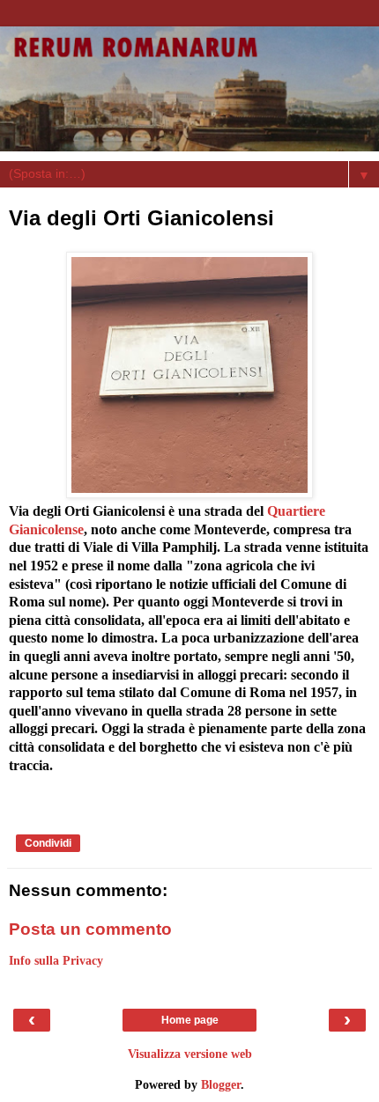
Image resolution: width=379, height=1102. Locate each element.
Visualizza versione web (190, 1054)
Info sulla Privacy (56, 960)
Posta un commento (90, 929)
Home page (190, 1020)
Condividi (48, 843)
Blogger (221, 1084)
